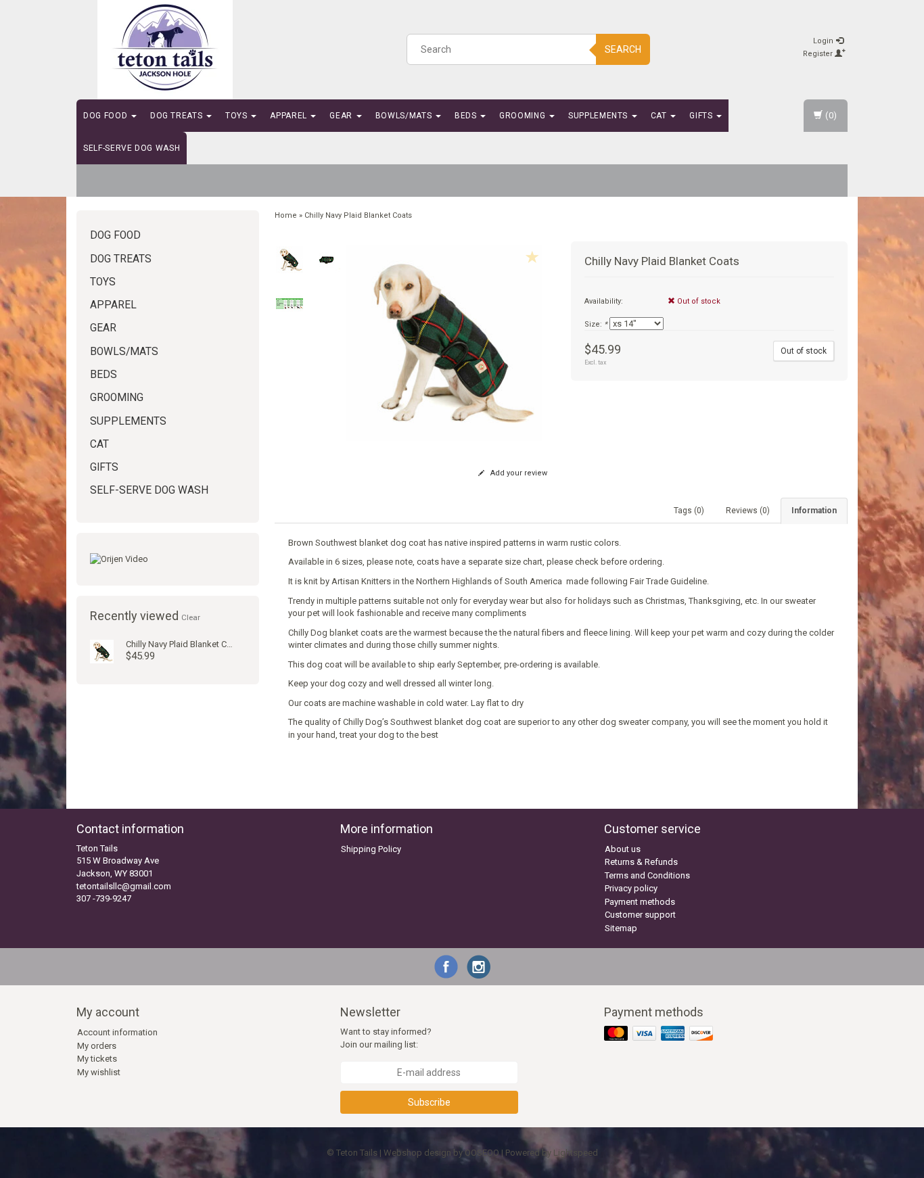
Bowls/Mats (404, 115)
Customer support (640, 915)
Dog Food (106, 115)
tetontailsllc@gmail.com (123, 886)
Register (819, 53)
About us (623, 849)
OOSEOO (482, 1153)
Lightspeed (575, 1153)
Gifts (702, 115)
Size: (595, 324)
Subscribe (429, 1102)
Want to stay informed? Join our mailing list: (386, 1038)
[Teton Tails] (165, 47)
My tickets (97, 1059)
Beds (467, 115)
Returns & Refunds (641, 862)
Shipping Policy (371, 849)
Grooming (523, 115)
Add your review (517, 473)
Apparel (289, 115)
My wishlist (98, 1072)
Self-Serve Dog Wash (131, 148)
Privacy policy (631, 888)
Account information (117, 1032)
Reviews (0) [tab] (748, 510)
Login (824, 41)
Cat (660, 115)
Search (623, 49)
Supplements (599, 115)
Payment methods (640, 902)
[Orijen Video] (168, 559)
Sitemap (621, 928)
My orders (96, 1046)
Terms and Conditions (647, 875)
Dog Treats (177, 115)
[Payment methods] (660, 1034)
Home (286, 215)
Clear (190, 617)
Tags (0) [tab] (689, 510)
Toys (237, 115)
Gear (341, 115)
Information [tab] (814, 510)
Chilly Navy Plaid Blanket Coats (185, 644)
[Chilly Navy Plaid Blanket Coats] (102, 651)
